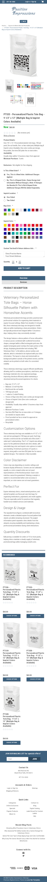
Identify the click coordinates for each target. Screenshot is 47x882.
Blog (34, 806)
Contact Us (34, 803)
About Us (12, 814)
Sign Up (33, 2)
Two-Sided (11, 200)
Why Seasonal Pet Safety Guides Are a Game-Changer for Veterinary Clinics (23, 832)
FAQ (34, 816)
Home (4, 25)
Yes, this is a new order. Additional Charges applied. (23, 176)
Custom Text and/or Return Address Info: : (20, 248)
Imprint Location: (11, 193)
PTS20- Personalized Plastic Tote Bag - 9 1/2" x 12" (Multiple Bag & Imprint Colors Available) (11, 720)
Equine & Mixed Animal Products (19, 25)
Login (27, 2)
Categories (12, 803)
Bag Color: (8, 206)
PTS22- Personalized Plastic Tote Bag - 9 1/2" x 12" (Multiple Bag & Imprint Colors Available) (35, 593)
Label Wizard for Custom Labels (35, 812)
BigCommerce (15, 880)
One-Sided (11, 197)
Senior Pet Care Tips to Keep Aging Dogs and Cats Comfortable (23, 836)
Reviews (23, 282)
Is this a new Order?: (12, 171)
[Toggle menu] (3, 3)
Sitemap (34, 788)
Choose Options (11, 616)
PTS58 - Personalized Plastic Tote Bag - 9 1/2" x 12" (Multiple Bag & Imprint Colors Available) (35, 657)
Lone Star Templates (33, 880)
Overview (23, 278)
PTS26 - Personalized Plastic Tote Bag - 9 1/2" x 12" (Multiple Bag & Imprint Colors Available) (11, 593)
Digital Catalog (35, 808)
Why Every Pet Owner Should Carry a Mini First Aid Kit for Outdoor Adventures (23, 840)
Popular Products (12, 811)
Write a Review (9, 136)
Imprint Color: (9, 221)
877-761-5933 (11, 2)
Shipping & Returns (12, 791)
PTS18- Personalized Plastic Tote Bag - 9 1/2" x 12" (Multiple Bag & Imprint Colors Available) (11, 657)
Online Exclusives (12, 806)
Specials (12, 808)
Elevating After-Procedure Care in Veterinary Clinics (23, 828)
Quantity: (7, 262)
